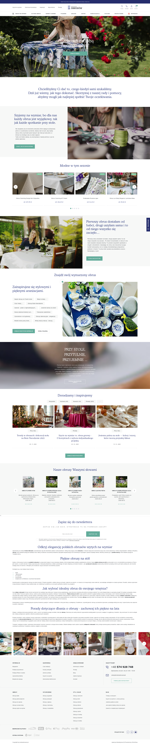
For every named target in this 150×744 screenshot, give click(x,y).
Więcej (54, 370)
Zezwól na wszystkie (75, 392)
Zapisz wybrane (75, 387)
